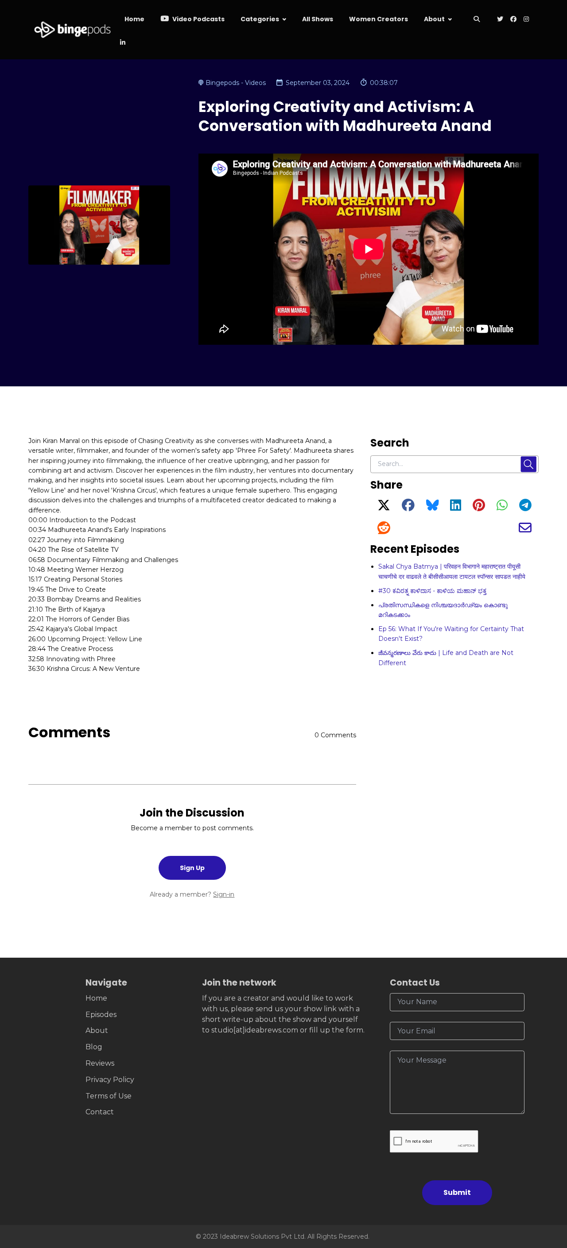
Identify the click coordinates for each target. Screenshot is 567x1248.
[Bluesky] (432, 508)
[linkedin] (122, 43)
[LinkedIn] (455, 508)
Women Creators (378, 19)
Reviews (99, 1063)
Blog (93, 1047)
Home (134, 19)
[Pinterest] (479, 508)
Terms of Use (108, 1096)
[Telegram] (525, 508)
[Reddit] (383, 530)
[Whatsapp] (502, 508)
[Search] (477, 19)
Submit (457, 1192)
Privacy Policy (109, 1079)
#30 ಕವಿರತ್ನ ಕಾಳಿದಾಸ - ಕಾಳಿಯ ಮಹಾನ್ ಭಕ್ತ (432, 591)
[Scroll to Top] (546, 1191)
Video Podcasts (198, 19)
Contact (99, 1112)
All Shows (317, 19)
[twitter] (500, 19)
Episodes (101, 1014)
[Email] (525, 530)
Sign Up (192, 867)
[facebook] (513, 19)
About (434, 19)
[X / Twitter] (383, 508)
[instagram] (526, 19)
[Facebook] (408, 508)
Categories (260, 19)
